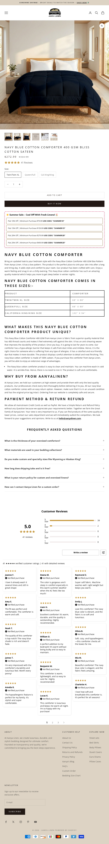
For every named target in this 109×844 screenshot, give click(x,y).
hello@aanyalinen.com (70, 418)
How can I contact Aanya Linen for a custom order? (32, 486)
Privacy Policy (68, 756)
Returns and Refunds (72, 752)
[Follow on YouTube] (35, 821)
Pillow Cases (95, 761)
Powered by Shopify (66, 830)
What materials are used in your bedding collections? (33, 450)
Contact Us (67, 742)
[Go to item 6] (54, 137)
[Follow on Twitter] (13, 821)
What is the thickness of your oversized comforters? (32, 440)
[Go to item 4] (36, 137)
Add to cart (54, 195)
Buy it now (54, 203)
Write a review (81, 552)
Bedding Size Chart (71, 775)
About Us (66, 738)
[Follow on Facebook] (6, 821)
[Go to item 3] (27, 137)
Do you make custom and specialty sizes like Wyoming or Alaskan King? (43, 459)
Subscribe (15, 811)
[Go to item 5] (45, 137)
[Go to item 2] (18, 137)
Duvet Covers (95, 752)
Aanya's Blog (68, 761)
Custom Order (69, 771)
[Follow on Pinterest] (28, 821)
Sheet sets (94, 738)
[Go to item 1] (8, 137)
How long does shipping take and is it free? (27, 468)
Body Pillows (95, 747)
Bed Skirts (94, 742)
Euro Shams (95, 756)
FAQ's (65, 766)
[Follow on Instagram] (20, 821)
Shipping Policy (69, 747)
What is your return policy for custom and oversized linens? (37, 477)
